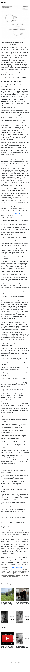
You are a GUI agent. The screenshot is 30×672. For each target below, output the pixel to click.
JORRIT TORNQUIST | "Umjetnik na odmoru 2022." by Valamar (7, 626)
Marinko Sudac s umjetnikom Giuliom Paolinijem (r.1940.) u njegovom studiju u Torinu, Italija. (22, 604)
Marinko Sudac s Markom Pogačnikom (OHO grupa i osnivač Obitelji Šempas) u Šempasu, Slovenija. (6, 604)
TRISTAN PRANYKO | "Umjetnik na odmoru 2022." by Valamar (22, 647)
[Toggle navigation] (27, 2)
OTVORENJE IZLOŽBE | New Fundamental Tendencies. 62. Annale (7, 647)
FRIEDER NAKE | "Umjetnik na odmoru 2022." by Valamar (22, 625)
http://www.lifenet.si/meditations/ (10, 214)
